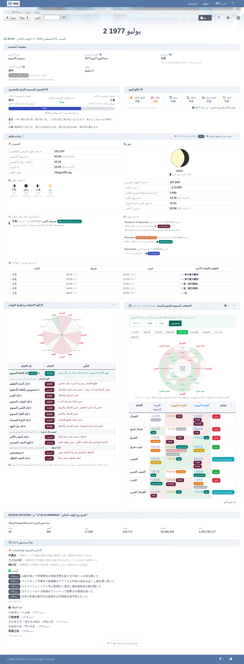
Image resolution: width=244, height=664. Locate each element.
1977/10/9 (157, 249)
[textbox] (220, 17)
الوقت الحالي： (35, 38)
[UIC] (13, 3)
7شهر (28, 12)
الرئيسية (192, 3)
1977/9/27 (36, 221)
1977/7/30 (170, 222)
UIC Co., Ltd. (28, 659)
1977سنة (16, 12)
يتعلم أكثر (229, 502)
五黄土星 (182, 332)
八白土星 (218, 332)
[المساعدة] (238, 18)
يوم (204, 17)
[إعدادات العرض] (230, 18)
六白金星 (194, 332)
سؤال (205, 3)
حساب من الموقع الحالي (220, 136)
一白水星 (134, 332)
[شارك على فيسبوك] (220, 659)
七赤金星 (206, 332)
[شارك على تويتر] (231, 659)
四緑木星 (170, 332)
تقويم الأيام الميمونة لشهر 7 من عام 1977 (215, 107)
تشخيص (175, 323)
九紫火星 (134, 337)
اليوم (38, 17)
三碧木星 (158, 332)
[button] (233, 3)
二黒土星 (146, 332)
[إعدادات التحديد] (227, 305)
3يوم (22, 17)
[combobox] (220, 17)
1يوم (12, 17)
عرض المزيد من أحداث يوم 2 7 (123, 643)
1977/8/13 (178, 237)
